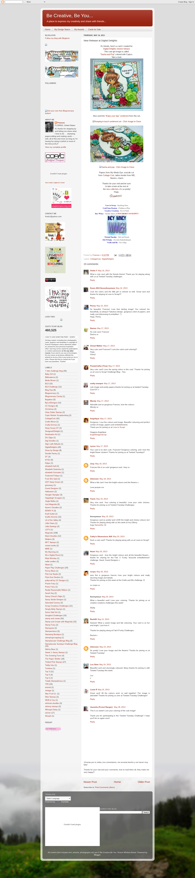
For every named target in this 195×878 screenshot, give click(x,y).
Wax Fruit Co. (51, 694)
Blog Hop (49, 390)
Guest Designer (51, 488)
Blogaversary (50, 393)
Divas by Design (52, 450)
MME (47, 549)
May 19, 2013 (102, 499)
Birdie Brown (50, 380)
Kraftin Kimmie (51, 517)
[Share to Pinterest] (130, 255)
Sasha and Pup (107, 54)
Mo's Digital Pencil (52, 555)
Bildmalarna (50, 377)
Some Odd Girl (51, 612)
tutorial (48, 687)
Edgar (47, 463)
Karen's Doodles (52, 507)
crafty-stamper (96, 383)
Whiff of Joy (50, 700)
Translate (65, 802)
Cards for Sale (94, 29)
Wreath (48, 716)
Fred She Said (51, 479)
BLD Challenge (51, 387)
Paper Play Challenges (54, 568)
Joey (92, 464)
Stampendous (51, 631)
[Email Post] (115, 255)
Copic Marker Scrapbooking (56, 415)
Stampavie (49, 628)
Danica (93, 328)
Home (47, 29)
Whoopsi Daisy (51, 710)
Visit (55, 182)
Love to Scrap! (119, 427)
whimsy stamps (51, 706)
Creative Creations (112, 210)
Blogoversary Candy (53, 396)
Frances (61, 123)
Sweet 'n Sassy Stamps (55, 652)
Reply (92, 280)
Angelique (94, 419)
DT (46, 457)
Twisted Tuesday (111, 237)
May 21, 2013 (103, 619)
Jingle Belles (50, 501)
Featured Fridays (52, 476)
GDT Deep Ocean (52, 482)
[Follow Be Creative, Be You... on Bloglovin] (53, 730)
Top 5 (47, 675)
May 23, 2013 (105, 647)
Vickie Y (93, 271)
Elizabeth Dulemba (53, 469)
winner (48, 713)
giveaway (49, 485)
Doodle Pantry (51, 454)
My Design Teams (62, 29)
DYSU (47, 460)
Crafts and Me (112, 242)
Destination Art (51, 434)
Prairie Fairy (50, 584)
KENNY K (49, 511)
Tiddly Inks (49, 665)
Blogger (97, 855)
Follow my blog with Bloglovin (57, 38)
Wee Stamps (50, 697)
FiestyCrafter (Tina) (99, 366)
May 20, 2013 (119, 537)
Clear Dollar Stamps (53, 412)
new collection (112, 189)
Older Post (144, 782)
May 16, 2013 (104, 271)
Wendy (93, 401)
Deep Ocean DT (52, 428)
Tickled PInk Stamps (53, 662)
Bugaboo (49, 400)
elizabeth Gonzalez (53, 472)
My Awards (79, 29)
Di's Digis (49, 438)
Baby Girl (49, 374)
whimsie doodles (52, 703)
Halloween (49, 492)
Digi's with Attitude (52, 444)
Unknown (94, 479)
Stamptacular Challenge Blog (57, 641)
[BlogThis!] (122, 255)
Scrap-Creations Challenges (57, 606)
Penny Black (50, 571)
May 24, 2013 (105, 665)
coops (93, 572)
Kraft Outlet (50, 514)
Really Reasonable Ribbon (56, 590)
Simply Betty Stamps (53, 609)
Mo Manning (50, 552)
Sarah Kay (49, 593)
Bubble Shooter (64, 844)
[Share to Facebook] (127, 255)
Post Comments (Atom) (105, 787)
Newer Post (90, 782)
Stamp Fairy (50, 625)
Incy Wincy (99, 213)
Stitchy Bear (50, 649)
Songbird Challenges (54, 615)
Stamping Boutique (53, 634)
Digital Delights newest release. (116, 49)
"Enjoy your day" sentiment (117, 116)
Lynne (93, 446)
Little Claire (50, 523)
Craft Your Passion (110, 208)
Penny (93, 306)
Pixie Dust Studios (52, 577)
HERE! (124, 213)
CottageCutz (95, 259)
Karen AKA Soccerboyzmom (102, 288)
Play (71, 844)
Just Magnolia (51, 504)
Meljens (48, 539)
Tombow (48, 668)
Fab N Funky (107, 239)
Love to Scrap (110, 205)
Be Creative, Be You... (69, 15)
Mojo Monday (51, 558)
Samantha (99, 525)
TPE (47, 684)
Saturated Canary (52, 603)
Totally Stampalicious (54, 681)
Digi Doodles (50, 441)
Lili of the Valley (51, 520)
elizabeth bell (50, 466)
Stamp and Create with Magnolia (59, 622)
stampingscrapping (53, 638)
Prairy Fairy (50, 587)
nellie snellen (50, 561)
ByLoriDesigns (51, 403)
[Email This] (120, 255)
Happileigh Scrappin (53, 498)
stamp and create (52, 619)
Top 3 (47, 672)
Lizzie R (93, 690)
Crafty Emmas (51, 425)
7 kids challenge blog (54, 371)
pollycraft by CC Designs (55, 580)
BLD (47, 384)
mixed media (50, 546)
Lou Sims (94, 665)
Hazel (92, 552)
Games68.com (81, 844)
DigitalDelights (108, 259)
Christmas (49, 409)
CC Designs (50, 406)
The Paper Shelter (52, 659)
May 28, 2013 (119, 707)
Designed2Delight (52, 431)
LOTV (47, 530)
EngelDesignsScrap (98, 435)
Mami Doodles (51, 536)
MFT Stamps (50, 542)
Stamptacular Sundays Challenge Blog (61, 644)
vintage (48, 691)
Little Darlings (51, 526)
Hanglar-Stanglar (52, 495)
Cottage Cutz (108, 175)
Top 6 (47, 678)
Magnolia (49, 533)
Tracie (93, 499)
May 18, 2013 (101, 464)
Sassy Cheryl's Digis (53, 596)
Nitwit (47, 565)
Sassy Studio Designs (54, 600)
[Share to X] (125, 255)
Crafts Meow (50, 422)
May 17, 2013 (103, 328)
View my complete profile (55, 147)
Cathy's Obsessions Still (101, 537)
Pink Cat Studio (51, 574)
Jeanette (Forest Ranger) (101, 707)
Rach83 (93, 619)
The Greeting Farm (53, 656)
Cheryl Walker (96, 346)
